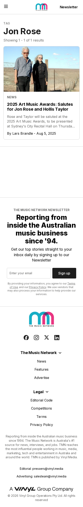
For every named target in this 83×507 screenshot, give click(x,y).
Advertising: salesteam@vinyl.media (41, 476)
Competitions (41, 408)
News (41, 361)
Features (41, 369)
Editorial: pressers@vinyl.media (41, 468)
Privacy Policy (37, 287)
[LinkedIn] (56, 337)
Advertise (41, 378)
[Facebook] (26, 337)
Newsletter (69, 7)
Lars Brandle (22, 133)
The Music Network (38, 352)
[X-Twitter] (46, 337)
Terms (41, 416)
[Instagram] (36, 337)
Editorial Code (41, 400)
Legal (38, 392)
